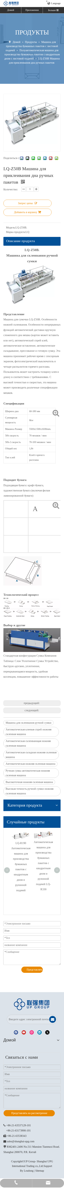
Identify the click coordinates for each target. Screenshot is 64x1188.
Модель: (11, 227)
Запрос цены (25, 203)
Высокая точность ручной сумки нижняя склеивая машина (29, 791)
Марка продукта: (16, 232)
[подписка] (52, 1019)
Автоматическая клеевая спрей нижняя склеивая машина (28, 732)
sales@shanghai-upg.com (20, 1141)
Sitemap (39, 1170)
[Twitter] (47, 1032)
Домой (10, 10)
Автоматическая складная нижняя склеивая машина (31, 754)
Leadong (28, 1170)
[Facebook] (16, 1032)
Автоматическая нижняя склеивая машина (30, 763)
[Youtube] (24, 1032)
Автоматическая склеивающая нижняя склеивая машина (28, 743)
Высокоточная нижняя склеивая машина (29, 782)
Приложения (32, 10)
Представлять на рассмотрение (35, 969)
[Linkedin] (39, 1032)
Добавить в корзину (25, 212)
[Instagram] (32, 1032)
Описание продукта (20, 241)
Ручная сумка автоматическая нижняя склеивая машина (28, 773)
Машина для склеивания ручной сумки (28, 722)
